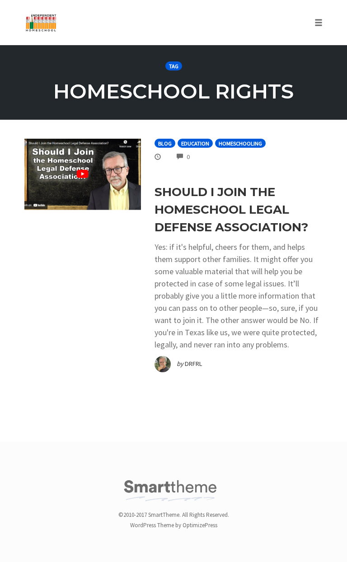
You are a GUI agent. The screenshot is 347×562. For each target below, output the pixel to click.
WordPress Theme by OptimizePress (173, 525)
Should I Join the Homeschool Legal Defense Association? (231, 209)
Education (195, 143)
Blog (165, 143)
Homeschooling (240, 143)
